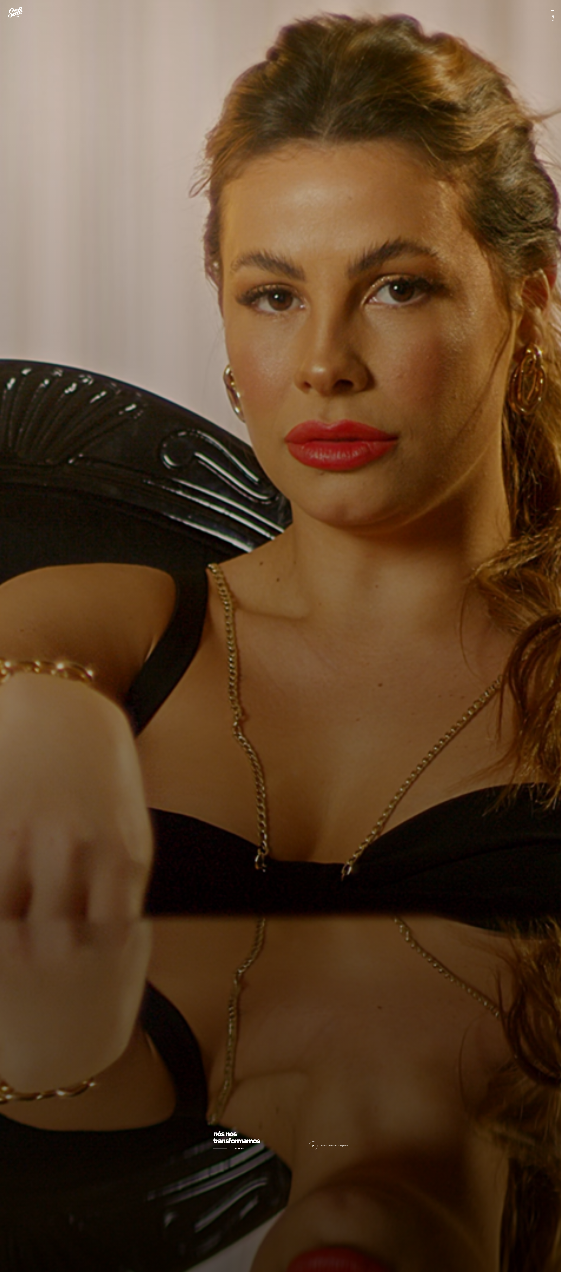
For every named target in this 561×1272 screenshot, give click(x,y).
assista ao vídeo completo (334, 1146)
